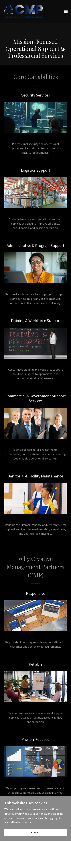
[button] (66, 11)
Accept (35, 832)
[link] (23, 11)
